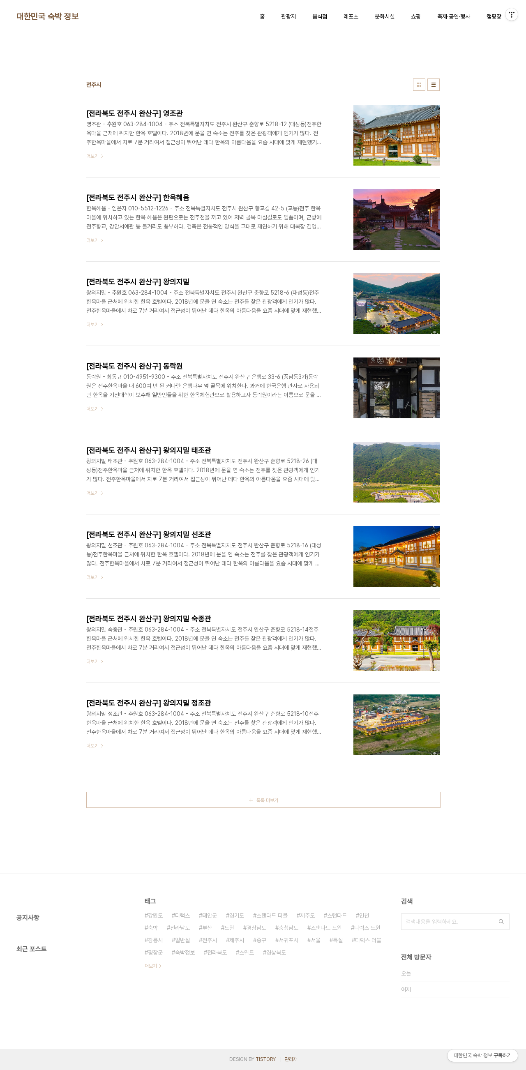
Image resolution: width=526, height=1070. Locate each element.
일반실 (182, 940)
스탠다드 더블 (272, 915)
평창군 (155, 952)
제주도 (307, 915)
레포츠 (351, 16)
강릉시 (155, 940)
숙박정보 (185, 952)
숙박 (153, 928)
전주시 (209, 940)
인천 (364, 915)
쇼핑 (416, 16)
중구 (261, 940)
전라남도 (180, 928)
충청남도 (288, 928)
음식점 (319, 16)
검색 (501, 921)
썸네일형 (419, 84)
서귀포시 (288, 940)
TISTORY (266, 1059)
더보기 (151, 966)
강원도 (155, 915)
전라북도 (217, 952)
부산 (207, 928)
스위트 (246, 952)
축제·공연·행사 (453, 16)
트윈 (229, 928)
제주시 (236, 940)
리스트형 (433, 84)
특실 (338, 940)
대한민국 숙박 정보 (47, 16)
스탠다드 (337, 915)
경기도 (236, 915)
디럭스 (182, 915)
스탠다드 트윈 (326, 928)
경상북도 (276, 952)
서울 (316, 940)
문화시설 (384, 16)
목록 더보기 (267, 800)
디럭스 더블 (368, 940)
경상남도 (256, 928)
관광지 (288, 16)
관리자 (291, 1059)
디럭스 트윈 (367, 928)
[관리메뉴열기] (511, 14)
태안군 (209, 915)
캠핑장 (494, 16)
